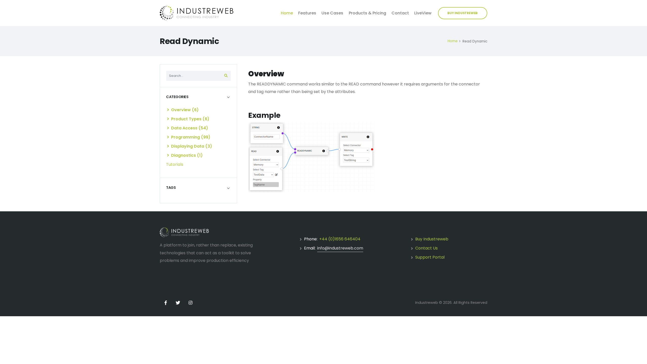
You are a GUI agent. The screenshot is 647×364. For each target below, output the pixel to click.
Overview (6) (184, 110)
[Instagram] (190, 303)
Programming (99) (190, 137)
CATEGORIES (177, 96)
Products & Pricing (367, 13)
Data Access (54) (189, 128)
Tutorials (174, 164)
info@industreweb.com (340, 248)
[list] (168, 110)
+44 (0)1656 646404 (339, 239)
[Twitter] (178, 303)
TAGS (171, 187)
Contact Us (426, 248)
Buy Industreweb (431, 239)
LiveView (422, 13)
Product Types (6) (189, 119)
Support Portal (430, 257)
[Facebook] (165, 303)
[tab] (198, 96)
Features (307, 13)
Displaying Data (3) (191, 146)
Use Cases (332, 13)
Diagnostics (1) (186, 155)
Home (287, 13)
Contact (400, 13)
